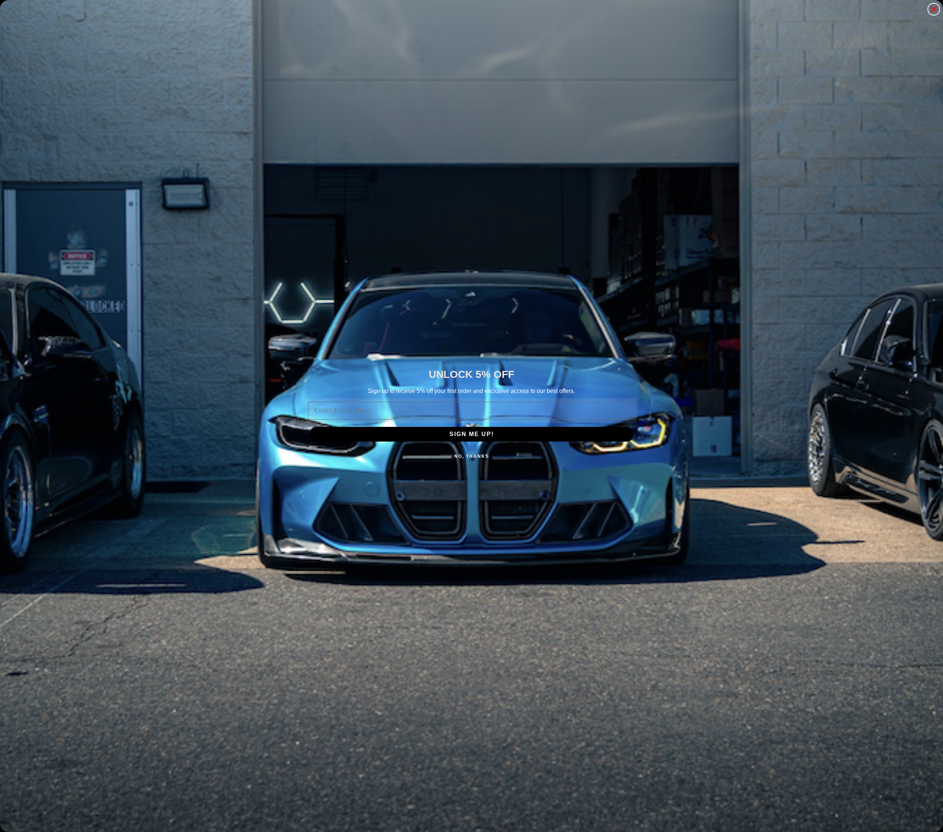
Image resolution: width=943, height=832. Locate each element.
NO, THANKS (471, 456)
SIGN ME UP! (471, 434)
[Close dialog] (933, 9)
